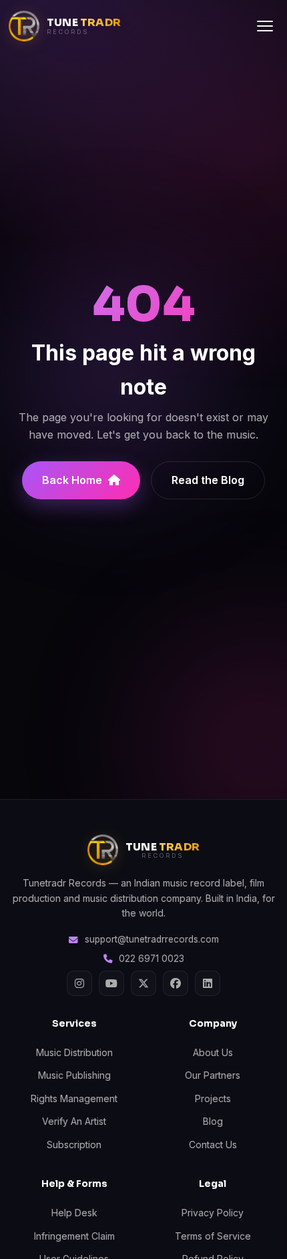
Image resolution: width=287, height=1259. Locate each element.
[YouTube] (111, 983)
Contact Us (213, 1144)
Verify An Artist (74, 1121)
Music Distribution (74, 1052)
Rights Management (74, 1098)
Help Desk (74, 1212)
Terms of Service (213, 1236)
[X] (143, 983)
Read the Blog (208, 480)
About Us (213, 1052)
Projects (213, 1098)
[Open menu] (265, 26)
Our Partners (212, 1075)
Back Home (72, 480)
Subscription (74, 1144)
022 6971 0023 (151, 958)
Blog (213, 1121)
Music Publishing (74, 1075)
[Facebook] (175, 983)
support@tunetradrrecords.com (152, 939)
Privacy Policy (213, 1212)
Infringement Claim (74, 1236)
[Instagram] (79, 983)
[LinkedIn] (207, 983)
